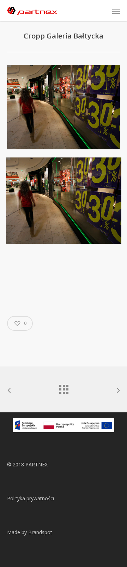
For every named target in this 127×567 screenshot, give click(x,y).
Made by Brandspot (29, 532)
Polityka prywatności (30, 498)
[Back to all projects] (63, 388)
